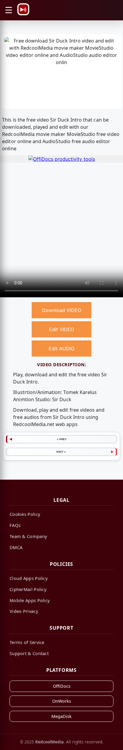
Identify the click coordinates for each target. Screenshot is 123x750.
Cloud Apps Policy (29, 578)
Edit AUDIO (61, 348)
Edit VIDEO (61, 329)
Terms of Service (27, 642)
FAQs (15, 525)
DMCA (16, 547)
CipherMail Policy (28, 589)
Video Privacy (24, 611)
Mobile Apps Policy (30, 600)
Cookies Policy (25, 514)
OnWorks (61, 701)
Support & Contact (29, 653)
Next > (61, 451)
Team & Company (28, 536)
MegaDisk (61, 716)
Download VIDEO (61, 310)
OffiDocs (61, 686)
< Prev (61, 439)
